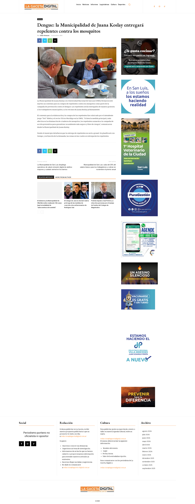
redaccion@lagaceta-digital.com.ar (76, 468)
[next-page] (42, 212)
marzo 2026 (147, 448)
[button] (129, 4)
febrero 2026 (147, 452)
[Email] (55, 40)
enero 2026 (146, 455)
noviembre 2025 (148, 462)
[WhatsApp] (50, 40)
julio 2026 (146, 435)
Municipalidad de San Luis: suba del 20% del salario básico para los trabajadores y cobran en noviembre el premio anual (98, 167)
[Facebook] (154, 7)
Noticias (40, 19)
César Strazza (44, 35)
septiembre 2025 (148, 468)
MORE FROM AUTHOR (63, 177)
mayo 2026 (146, 441)
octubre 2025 (147, 465)
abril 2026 (146, 445)
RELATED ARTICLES (46, 177)
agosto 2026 (147, 431)
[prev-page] (38, 212)
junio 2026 (146, 438)
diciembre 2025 (148, 458)
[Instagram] (159, 7)
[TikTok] (164, 7)
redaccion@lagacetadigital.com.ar (73, 436)
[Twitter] (44, 40)
